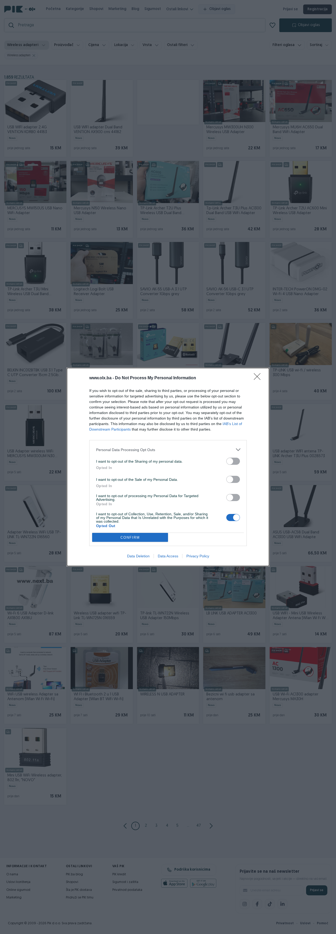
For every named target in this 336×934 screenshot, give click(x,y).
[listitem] (168, 449)
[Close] (259, 378)
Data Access (168, 556)
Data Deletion (138, 556)
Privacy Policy (197, 556)
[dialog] (168, 467)
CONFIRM (130, 537)
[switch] (233, 461)
